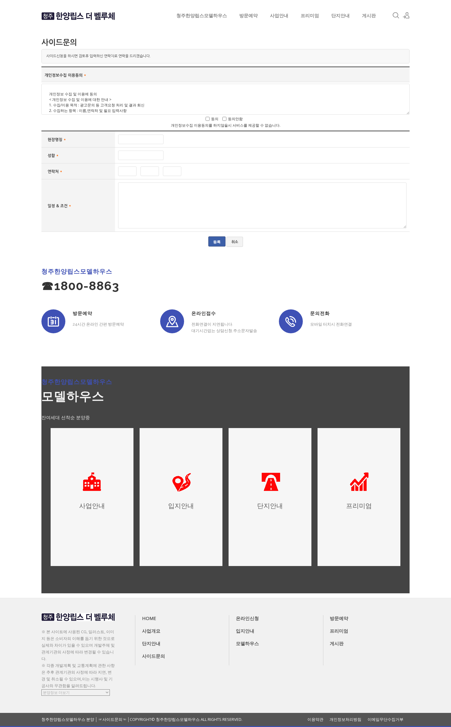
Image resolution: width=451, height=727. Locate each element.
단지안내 (340, 15)
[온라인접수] (172, 321)
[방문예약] (53, 321)
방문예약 (248, 15)
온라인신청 (247, 618)
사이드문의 (153, 656)
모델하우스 (247, 643)
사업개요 (151, 631)
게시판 (369, 15)
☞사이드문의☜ (112, 719)
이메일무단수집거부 (385, 719)
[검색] (395, 15)
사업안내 (279, 15)
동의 (214, 118)
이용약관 (315, 719)
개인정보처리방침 (345, 719)
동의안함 (235, 118)
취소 (234, 242)
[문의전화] (291, 321)
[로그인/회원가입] (406, 15)
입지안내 (245, 631)
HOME (149, 618)
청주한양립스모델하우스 (201, 15)
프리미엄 (310, 15)
